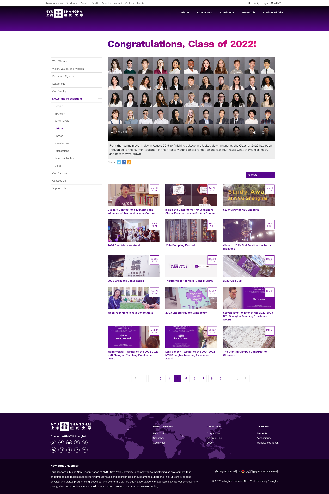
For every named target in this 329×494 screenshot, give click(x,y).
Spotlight (60, 113)
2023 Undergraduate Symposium (186, 312)
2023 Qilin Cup (232, 280)
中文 (256, 3)
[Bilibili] (61, 450)
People (59, 106)
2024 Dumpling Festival (180, 245)
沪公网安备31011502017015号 (262, 471)
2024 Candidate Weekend (124, 245)
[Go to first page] (134, 378)
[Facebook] (124, 162)
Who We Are (59, 61)
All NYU (278, 3)
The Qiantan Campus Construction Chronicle (245, 353)
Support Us (59, 188)
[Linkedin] (77, 450)
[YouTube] (69, 442)
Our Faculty (59, 91)
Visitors (129, 3)
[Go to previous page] (143, 378)
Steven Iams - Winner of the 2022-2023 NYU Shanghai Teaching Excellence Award (248, 316)
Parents (106, 3)
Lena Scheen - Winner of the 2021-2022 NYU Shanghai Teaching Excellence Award (190, 355)
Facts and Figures (63, 76)
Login (265, 3)
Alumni (118, 3)
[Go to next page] (237, 378)
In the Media (62, 121)
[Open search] (249, 3)
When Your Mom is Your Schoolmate (130, 312)
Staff (95, 3)
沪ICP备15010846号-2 (227, 471)
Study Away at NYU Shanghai (241, 209)
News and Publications (67, 98)
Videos (59, 128)
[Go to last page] (246, 378)
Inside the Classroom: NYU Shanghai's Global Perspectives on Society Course (190, 211)
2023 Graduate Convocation (126, 280)
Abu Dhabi (159, 442)
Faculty (85, 3)
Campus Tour (214, 438)
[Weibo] (129, 162)
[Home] (64, 13)
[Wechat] (53, 450)
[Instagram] (77, 442)
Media (140, 3)
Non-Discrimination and (130, 486)
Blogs (58, 165)
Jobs (210, 442)
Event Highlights (64, 158)
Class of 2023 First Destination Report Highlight (247, 247)
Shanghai (158, 438)
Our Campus (59, 173)
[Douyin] (69, 450)
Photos (59, 135)
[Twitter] (119, 162)
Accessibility (264, 438)
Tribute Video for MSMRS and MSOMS (189, 280)
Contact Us (59, 180)
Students (71, 3)
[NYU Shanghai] (71, 426)
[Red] (85, 450)
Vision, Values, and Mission (68, 68)
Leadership (58, 83)
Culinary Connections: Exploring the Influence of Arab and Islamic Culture (131, 211)
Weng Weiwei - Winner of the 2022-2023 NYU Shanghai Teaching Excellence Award (133, 355)
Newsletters (62, 143)
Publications (62, 150)
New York (158, 433)
